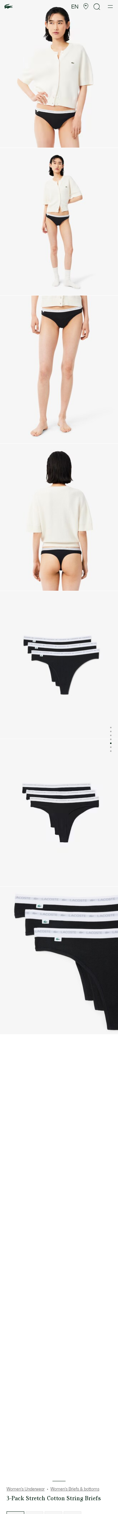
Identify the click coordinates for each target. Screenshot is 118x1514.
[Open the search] (97, 7)
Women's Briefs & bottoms (74, 1489)
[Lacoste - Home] (8, 7)
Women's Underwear (26, 1489)
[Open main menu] (110, 6)
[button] (85, 6)
